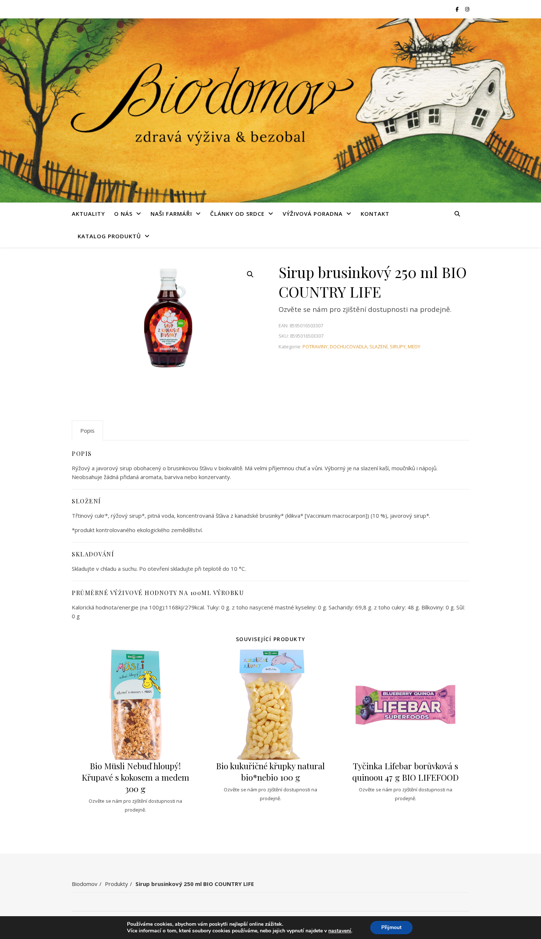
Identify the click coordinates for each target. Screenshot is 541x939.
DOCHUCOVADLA (348, 346)
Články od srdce (237, 213)
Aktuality (88, 213)
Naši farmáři (171, 213)
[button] (250, 274)
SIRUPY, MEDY (405, 346)
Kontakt (375, 213)
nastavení (339, 931)
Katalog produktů (109, 236)
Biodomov (85, 883)
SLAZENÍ (378, 346)
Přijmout (391, 927)
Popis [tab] (87, 430)
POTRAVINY (315, 346)
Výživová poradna (313, 213)
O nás (123, 213)
